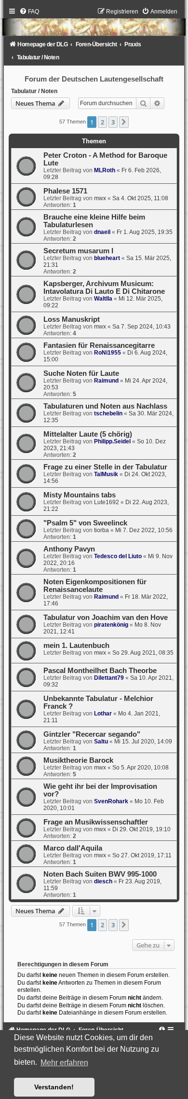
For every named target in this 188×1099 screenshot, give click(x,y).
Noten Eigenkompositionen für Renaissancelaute (95, 585)
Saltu (101, 741)
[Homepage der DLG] (93, 24)
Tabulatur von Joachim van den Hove (105, 617)
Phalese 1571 (65, 191)
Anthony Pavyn (69, 549)
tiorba (101, 530)
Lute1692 (106, 502)
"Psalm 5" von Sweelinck (85, 523)
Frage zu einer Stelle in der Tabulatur (105, 467)
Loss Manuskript (71, 319)
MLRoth (104, 170)
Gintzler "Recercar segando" (91, 734)
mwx (100, 198)
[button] (124, 122)
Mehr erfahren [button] (64, 1062)
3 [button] (113, 122)
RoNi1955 (107, 352)
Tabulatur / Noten (34, 91)
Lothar (103, 713)
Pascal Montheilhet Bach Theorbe (100, 670)
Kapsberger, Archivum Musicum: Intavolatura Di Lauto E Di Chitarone (104, 287)
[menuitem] (29, 11)
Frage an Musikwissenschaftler (95, 822)
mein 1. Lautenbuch (76, 645)
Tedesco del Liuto (118, 556)
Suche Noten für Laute (81, 373)
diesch (103, 881)
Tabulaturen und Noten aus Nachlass (105, 406)
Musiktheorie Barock (78, 760)
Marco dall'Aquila (72, 848)
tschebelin (108, 413)
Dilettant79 (109, 677)
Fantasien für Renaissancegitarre (99, 345)
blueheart (107, 258)
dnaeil (102, 232)
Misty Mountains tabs (79, 495)
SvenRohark (111, 801)
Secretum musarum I (78, 251)
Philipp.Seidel (112, 441)
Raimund (106, 380)
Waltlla (103, 298)
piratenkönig (111, 624)
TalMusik (106, 474)
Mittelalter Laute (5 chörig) (87, 434)
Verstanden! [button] (54, 1087)
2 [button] (102, 122)
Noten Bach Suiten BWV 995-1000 (100, 874)
